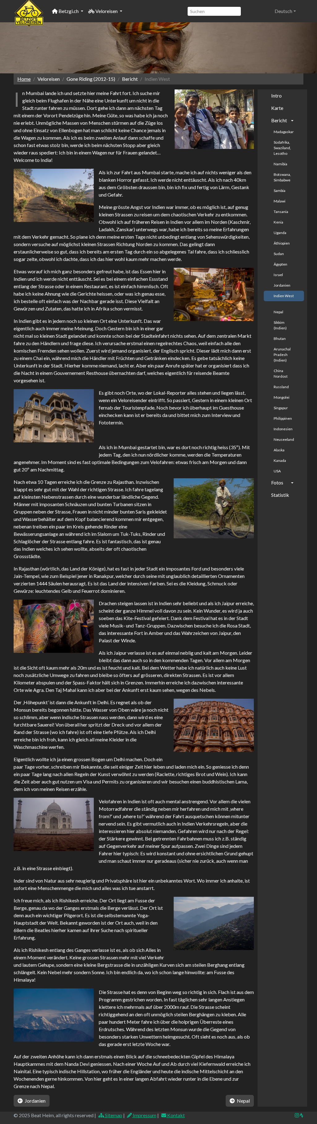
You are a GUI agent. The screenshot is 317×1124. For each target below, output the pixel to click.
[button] (285, 11)
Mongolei (281, 397)
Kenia (278, 222)
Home (24, 79)
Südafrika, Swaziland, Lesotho (282, 148)
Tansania (281, 211)
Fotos (277, 482)
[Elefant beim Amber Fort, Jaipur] (54, 626)
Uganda (280, 232)
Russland (281, 386)
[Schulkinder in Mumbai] (214, 119)
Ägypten (280, 264)
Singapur (281, 408)
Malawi (279, 201)
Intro (276, 95)
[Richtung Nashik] (54, 195)
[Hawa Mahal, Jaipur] (214, 725)
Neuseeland (284, 439)
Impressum (144, 1115)
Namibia (280, 164)
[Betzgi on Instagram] (296, 1115)
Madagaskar (284, 131)
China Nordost (281, 373)
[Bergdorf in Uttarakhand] (214, 923)
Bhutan (280, 338)
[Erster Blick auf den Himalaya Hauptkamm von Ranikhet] (54, 1015)
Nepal (278, 312)
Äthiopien (282, 243)
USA (277, 471)
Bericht (279, 120)
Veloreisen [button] (106, 11)
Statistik (280, 495)
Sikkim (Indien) (280, 325)
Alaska (279, 450)
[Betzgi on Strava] (301, 1115)
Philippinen (283, 418)
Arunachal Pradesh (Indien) (282, 354)
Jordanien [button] (35, 1101)
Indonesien (283, 429)
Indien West (284, 295)
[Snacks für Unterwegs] (214, 294)
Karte (277, 108)
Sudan (279, 253)
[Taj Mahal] (54, 824)
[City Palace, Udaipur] (54, 416)
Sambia (279, 190)
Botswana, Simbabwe (282, 177)
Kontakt (175, 1115)
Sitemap (113, 1115)
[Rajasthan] (214, 508)
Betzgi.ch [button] (69, 11)
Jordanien (282, 285)
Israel (278, 274)
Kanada (280, 460)
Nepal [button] (243, 1101)
